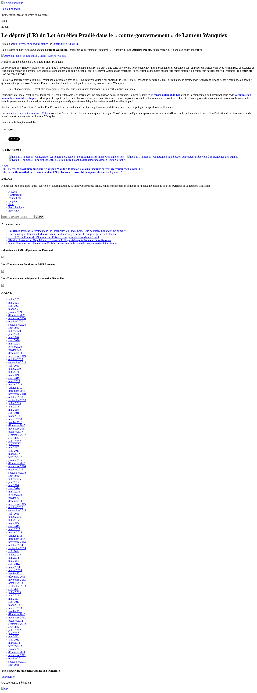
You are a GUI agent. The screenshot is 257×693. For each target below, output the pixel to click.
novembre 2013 (17, 579)
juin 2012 (13, 633)
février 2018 (15, 419)
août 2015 (13, 513)
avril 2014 (14, 563)
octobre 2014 (15, 545)
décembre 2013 (16, 576)
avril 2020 (14, 340)
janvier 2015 (15, 535)
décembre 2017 (16, 425)
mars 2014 (14, 567)
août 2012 (13, 626)
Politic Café (14, 197)
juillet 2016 (14, 478)
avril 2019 (14, 378)
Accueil (12, 191)
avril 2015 (14, 526)
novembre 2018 (17, 393)
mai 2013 (13, 598)
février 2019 (15, 384)
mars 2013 (14, 604)
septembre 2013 (17, 586)
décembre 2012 (16, 614)
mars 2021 (14, 308)
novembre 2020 (17, 318)
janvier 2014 (15, 573)
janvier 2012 (15, 649)
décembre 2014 (16, 538)
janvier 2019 (15, 387)
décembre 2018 (16, 390)
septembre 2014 (17, 548)
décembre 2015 (16, 500)
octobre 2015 (15, 507)
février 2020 (15, 346)
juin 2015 (13, 519)
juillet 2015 (14, 516)
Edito (11, 204)
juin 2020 (13, 334)
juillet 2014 (14, 554)
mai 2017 (13, 447)
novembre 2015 (17, 504)
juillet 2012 (14, 630)
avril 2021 (14, 305)
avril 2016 (14, 488)
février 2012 (15, 645)
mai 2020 (13, 337)
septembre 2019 (17, 362)
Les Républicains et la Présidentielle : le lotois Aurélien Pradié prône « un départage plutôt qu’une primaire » (68, 230)
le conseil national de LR (165, 94)
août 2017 (13, 438)
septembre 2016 (17, 472)
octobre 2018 (15, 397)
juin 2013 (13, 595)
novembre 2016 (17, 466)
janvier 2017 (15, 460)
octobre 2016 (15, 469)
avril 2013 (14, 601)
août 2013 (13, 589)
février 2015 (15, 532)
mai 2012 (13, 636)
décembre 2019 (16, 352)
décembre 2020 (16, 315)
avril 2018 (14, 412)
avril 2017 (14, 450)
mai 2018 (13, 409)
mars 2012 (14, 642)
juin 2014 (13, 557)
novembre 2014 (17, 541)
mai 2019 (13, 375)
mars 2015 (14, 529)
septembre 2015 (17, 510)
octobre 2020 (15, 321)
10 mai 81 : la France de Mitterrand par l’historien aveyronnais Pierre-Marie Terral (53, 237)
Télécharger (8, 676)
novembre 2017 (17, 428)
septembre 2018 (17, 400)
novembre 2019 (17, 356)
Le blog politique (10, 8)
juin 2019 (13, 371)
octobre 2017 (15, 431)
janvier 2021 (15, 312)
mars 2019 (14, 381)
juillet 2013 (14, 592)
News (4, 165)
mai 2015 (13, 523)
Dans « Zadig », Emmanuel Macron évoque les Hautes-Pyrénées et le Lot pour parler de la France (62, 234)
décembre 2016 (16, 463)
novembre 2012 (17, 617)
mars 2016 (14, 491)
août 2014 (13, 551)
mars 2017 (14, 453)
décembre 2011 (16, 652)
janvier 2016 (15, 497)
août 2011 (13, 664)
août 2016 (13, 475)
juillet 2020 (14, 330)
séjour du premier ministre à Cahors (30, 113)
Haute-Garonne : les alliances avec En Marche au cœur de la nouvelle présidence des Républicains (62, 243)
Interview (13, 210)
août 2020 (13, 327)
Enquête (12, 201)
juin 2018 (13, 406)
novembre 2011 (17, 655)
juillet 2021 (14, 299)
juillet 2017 (14, 441)
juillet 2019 (14, 368)
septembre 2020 (17, 324)
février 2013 (15, 608)
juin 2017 (13, 444)
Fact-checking (16, 207)
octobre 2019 (15, 359)
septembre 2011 (17, 661)
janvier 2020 (15, 349)
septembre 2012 (17, 623)
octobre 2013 (15, 582)
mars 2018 (14, 415)
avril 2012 (14, 639)
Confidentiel (15, 194)
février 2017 (15, 456)
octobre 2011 (15, 658)
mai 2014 (13, 560)
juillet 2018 (14, 403)
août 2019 (13, 365)
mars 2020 (14, 343)
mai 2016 (13, 485)
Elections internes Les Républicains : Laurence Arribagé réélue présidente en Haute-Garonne (59, 240)
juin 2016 (13, 482)
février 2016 (15, 494)
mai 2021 (13, 302)
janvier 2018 (15, 422)
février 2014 (15, 570)
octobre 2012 (15, 620)
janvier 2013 (15, 611)
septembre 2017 (17, 434)
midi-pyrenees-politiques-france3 (31, 43)
